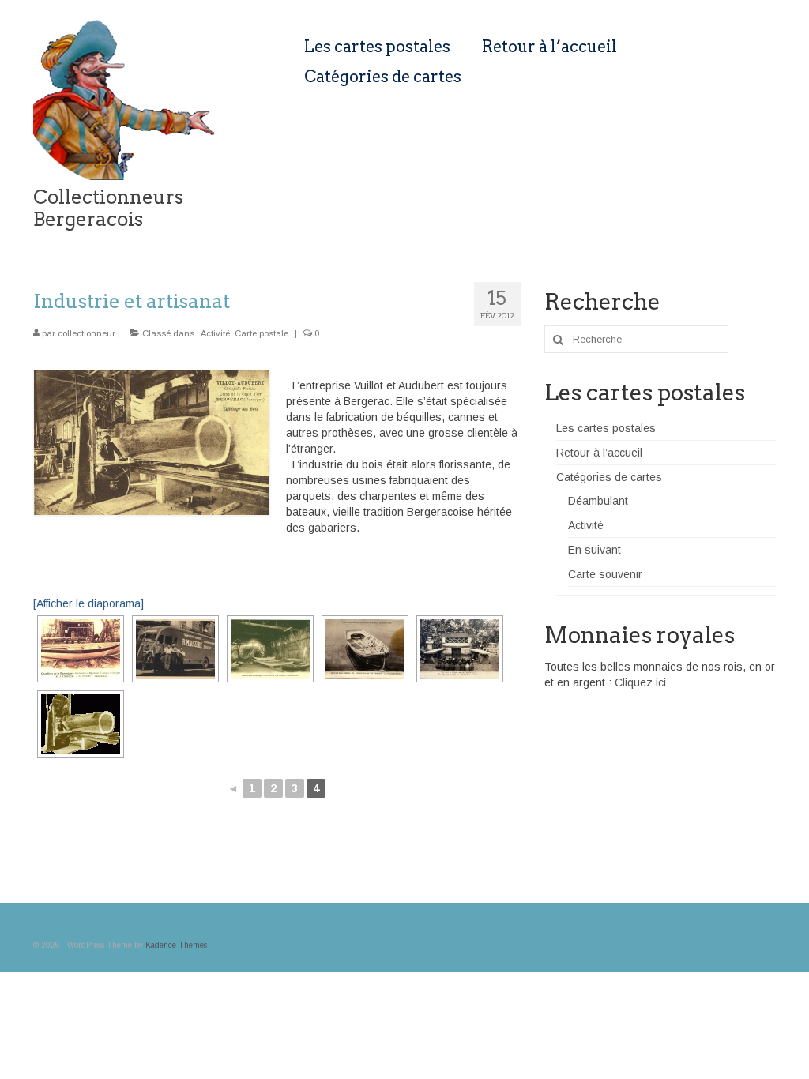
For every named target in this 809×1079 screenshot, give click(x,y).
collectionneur (86, 333)
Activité (215, 333)
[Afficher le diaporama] (88, 603)
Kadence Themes (176, 945)
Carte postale (261, 333)
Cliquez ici (640, 682)
